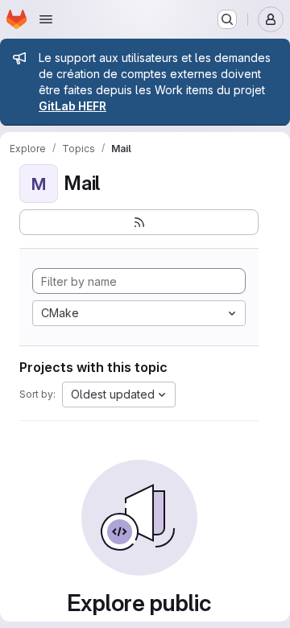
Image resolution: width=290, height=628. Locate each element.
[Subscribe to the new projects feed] (139, 222)
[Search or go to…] (227, 19)
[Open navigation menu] (46, 19)
